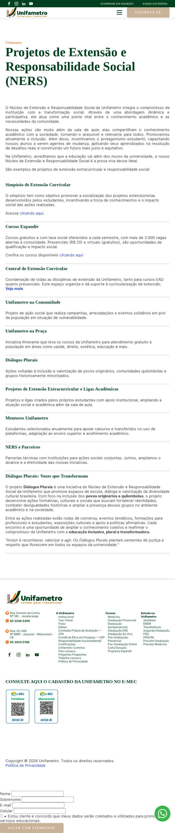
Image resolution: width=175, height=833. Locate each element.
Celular (6, 811)
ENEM (147, 623)
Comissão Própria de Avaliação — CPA (79, 632)
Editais (62, 627)
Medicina (114, 616)
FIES (146, 634)
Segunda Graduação (156, 630)
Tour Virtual (65, 620)
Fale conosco (66, 651)
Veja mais (14, 288)
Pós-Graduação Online (122, 644)
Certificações (66, 644)
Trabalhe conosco (69, 658)
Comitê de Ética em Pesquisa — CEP (81, 637)
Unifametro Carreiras (71, 647)
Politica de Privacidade (73, 661)
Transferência (152, 627)
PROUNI (148, 637)
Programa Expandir (120, 651)
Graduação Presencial (122, 620)
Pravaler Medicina (155, 644)
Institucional (66, 616)
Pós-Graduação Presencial (118, 639)
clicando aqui (31, 213)
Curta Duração (117, 647)
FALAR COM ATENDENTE (31, 828)
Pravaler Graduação (156, 640)
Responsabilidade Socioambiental (79, 640)
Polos (61, 623)
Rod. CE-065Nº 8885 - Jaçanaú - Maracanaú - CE (32, 634)
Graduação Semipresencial (117, 625)
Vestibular (149, 620)
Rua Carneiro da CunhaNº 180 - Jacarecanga (25, 614)
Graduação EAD (118, 630)
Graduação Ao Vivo (120, 634)
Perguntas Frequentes (72, 654)
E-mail (5, 805)
